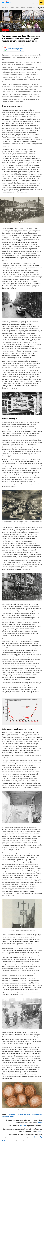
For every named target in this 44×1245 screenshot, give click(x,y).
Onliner (18, 1141)
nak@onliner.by (36, 1137)
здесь (39, 1122)
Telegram (23, 1126)
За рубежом (23, 1141)
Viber (40, 1131)
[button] (19, 221)
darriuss (7, 45)
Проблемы (5, 1141)
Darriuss (14, 1141)
